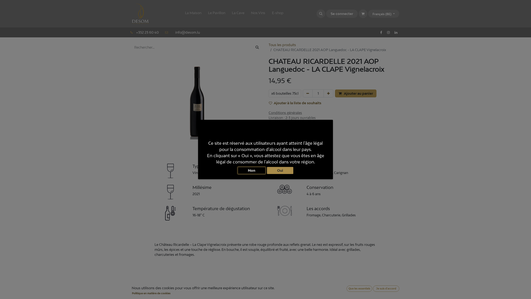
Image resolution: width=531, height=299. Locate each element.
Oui (280, 170)
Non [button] (251, 170)
